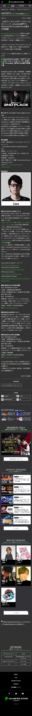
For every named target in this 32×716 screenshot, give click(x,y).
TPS (11, 222)
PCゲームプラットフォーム (8, 653)
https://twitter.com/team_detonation (12, 269)
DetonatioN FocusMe (7, 33)
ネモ (9, 664)
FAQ (16, 677)
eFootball (18, 33)
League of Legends (7, 240)
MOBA (3, 222)
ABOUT (16, 674)
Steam (23, 653)
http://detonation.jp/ (11, 308)
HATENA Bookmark (8, 399)
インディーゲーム (23, 661)
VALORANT (4, 245)
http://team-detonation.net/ (10, 265)
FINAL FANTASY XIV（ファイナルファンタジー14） (23, 657)
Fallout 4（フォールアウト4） (9, 661)
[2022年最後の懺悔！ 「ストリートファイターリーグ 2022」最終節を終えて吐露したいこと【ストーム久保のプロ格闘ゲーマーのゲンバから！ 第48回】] (16, 444)
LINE (20, 399)
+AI (3, 385)
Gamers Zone (4, 9)
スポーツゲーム (17, 385)
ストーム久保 (23, 664)
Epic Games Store (9, 656)
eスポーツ (14, 38)
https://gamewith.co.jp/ (12, 357)
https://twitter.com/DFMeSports (11, 274)
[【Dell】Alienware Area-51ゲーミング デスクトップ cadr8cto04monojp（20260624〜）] (16, 632)
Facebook (6, 396)
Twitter (21, 396)
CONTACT (16, 684)
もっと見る (16, 528)
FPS (7, 222)
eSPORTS (12, 9)
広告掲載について (16, 687)
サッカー (9, 225)
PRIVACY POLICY (16, 680)
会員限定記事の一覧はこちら (16, 459)
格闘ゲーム (20, 222)
